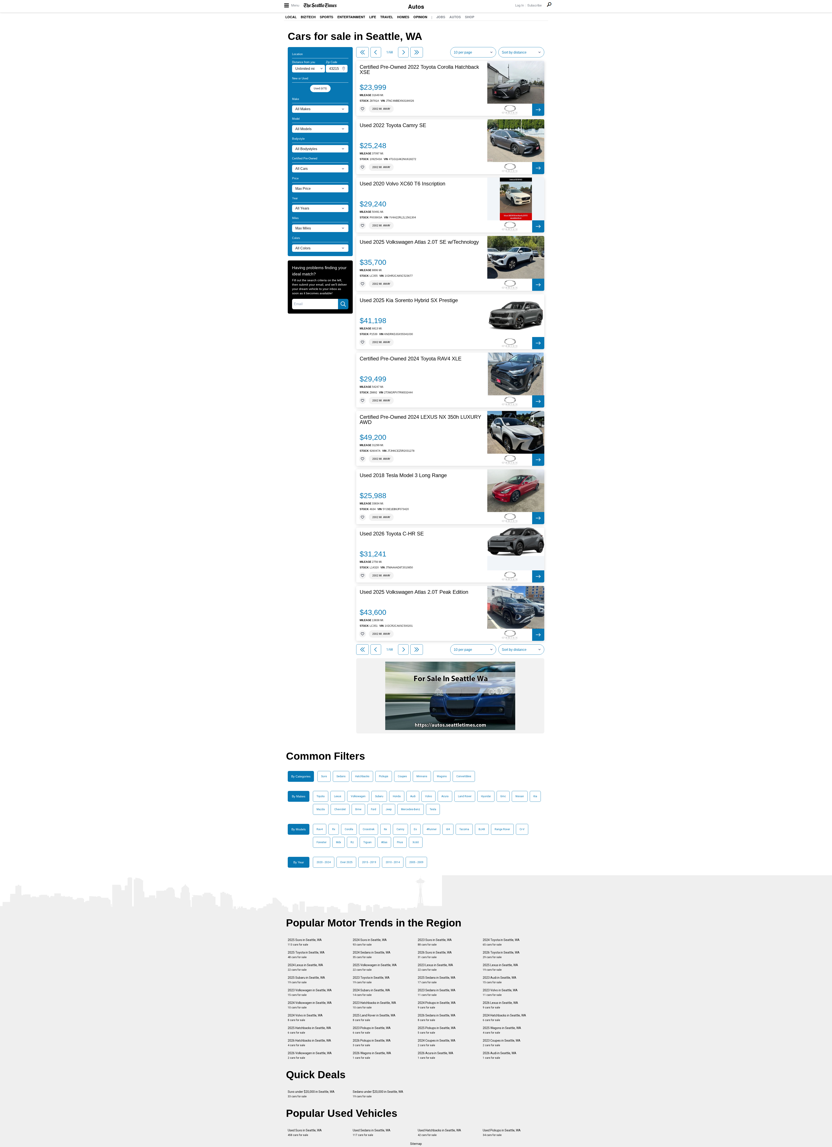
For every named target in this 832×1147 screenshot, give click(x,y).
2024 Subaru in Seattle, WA (371, 992)
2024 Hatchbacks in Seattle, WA (504, 1018)
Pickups (383, 776)
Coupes (402, 776)
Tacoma (464, 829)
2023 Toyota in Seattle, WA (371, 980)
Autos (416, 6)
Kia (535, 796)
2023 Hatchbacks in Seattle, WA (374, 1005)
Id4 (448, 829)
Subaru (379, 796)
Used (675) (320, 88)
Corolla (349, 829)
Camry (400, 829)
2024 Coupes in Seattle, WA (436, 1043)
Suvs (324, 776)
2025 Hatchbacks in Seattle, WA (309, 1030)
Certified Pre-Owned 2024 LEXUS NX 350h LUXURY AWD (420, 419)
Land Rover (464, 796)
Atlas (384, 842)
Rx (333, 829)
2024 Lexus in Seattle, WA (305, 967)
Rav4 (320, 829)
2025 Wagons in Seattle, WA (502, 1030)
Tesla (433, 809)
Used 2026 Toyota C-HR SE (392, 533)
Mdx (338, 842)
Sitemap (416, 1143)
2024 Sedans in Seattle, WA (371, 955)
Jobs (440, 17)
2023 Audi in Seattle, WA (499, 980)
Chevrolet (340, 809)
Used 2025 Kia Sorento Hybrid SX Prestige (409, 300)
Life (372, 17)
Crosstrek (368, 829)
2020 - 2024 (324, 862)
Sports (326, 17)
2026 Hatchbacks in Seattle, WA (309, 1043)
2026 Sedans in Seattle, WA (436, 1018)
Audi (413, 796)
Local (291, 17)
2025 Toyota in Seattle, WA (306, 955)
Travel (386, 17)
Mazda (321, 809)
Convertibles (463, 776)
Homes (403, 17)
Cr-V (522, 829)
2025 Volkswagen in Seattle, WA (375, 967)
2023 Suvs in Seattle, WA (435, 942)
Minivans (421, 776)
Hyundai (486, 796)
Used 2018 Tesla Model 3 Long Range (403, 475)
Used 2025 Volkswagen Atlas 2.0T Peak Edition (414, 592)
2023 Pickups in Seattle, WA (372, 1030)
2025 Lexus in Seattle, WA (500, 967)
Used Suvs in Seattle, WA (305, 1133)
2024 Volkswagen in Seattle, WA (310, 1005)
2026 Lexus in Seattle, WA (500, 1005)
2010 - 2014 (393, 862)
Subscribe (534, 5)
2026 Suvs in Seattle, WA (435, 955)
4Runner (431, 829)
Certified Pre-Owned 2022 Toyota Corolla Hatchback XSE (419, 69)
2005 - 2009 (416, 862)
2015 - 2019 (369, 862)
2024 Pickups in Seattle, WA (437, 1005)
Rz (352, 842)
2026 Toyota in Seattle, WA (501, 955)
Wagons (442, 776)
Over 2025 (346, 862)
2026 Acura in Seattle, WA (435, 1055)
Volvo (428, 796)
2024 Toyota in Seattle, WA (501, 942)
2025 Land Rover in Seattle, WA (374, 1018)
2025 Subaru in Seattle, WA (306, 980)
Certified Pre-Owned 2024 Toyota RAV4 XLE (411, 358)
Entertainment (351, 17)
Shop (469, 17)
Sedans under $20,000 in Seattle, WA (378, 1094)
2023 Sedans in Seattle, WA (436, 992)
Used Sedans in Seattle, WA (371, 1133)
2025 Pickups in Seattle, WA (437, 1030)
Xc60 (416, 842)
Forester (322, 842)
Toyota (321, 796)
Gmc (503, 796)
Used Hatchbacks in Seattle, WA (439, 1133)
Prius (400, 842)
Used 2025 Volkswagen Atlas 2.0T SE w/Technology (419, 242)
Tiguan (367, 842)
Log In (519, 5)
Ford (373, 809)
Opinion (420, 17)
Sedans (341, 776)
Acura (444, 796)
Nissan (519, 796)
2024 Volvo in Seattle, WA (305, 1018)
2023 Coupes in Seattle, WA (501, 1043)
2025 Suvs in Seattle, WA (305, 942)
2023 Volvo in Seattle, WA (500, 992)
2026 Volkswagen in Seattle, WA (310, 1055)
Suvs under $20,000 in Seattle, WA (311, 1094)
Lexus (337, 796)
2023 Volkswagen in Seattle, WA (310, 992)
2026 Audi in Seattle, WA (499, 1055)
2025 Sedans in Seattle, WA (436, 980)
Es (415, 829)
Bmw (358, 809)
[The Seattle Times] (320, 5)
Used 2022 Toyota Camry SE (393, 125)
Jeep (389, 809)
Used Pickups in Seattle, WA (502, 1133)
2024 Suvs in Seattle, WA (370, 942)
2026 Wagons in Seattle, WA (372, 1055)
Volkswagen (358, 796)
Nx (385, 829)
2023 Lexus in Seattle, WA (435, 967)
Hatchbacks (362, 776)
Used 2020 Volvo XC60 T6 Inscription (402, 183)
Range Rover (502, 829)
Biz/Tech (308, 17)
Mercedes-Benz (410, 809)
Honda (397, 796)
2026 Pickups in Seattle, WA (372, 1043)
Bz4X (482, 829)
